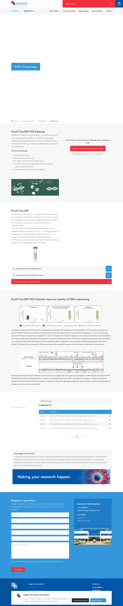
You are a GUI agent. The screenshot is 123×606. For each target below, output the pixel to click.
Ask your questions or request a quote (26, 282)
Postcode (16, 539)
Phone (15, 533)
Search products (70, 4)
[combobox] (86, 4)
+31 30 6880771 (82, 507)
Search (112, 4)
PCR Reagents (42, 121)
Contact (109, 11)
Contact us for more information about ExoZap (88, 148)
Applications (28, 11)
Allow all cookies (96, 600)
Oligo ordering (83, 11)
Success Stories (97, 11)
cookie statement (53, 601)
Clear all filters (17, 407)
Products (14, 11)
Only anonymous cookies (80, 600)
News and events (69, 11)
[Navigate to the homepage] (19, 4)
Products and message (20, 545)
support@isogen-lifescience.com (88, 510)
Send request (18, 569)
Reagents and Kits (28, 121)
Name (15, 521)
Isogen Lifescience (12, 121)
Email (15, 527)
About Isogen (53, 11)
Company (16, 515)
